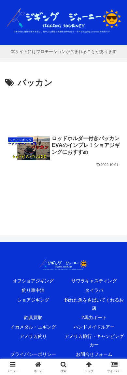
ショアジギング (33, 300)
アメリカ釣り (33, 336)
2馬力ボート (94, 317)
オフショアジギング (33, 280)
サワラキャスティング (94, 280)
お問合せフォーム (94, 354)
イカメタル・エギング (33, 327)
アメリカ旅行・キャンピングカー (94, 340)
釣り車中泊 (33, 290)
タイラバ (94, 290)
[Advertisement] (63, 110)
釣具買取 (33, 317)
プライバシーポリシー (33, 354)
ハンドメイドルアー (94, 327)
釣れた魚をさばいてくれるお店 (94, 304)
